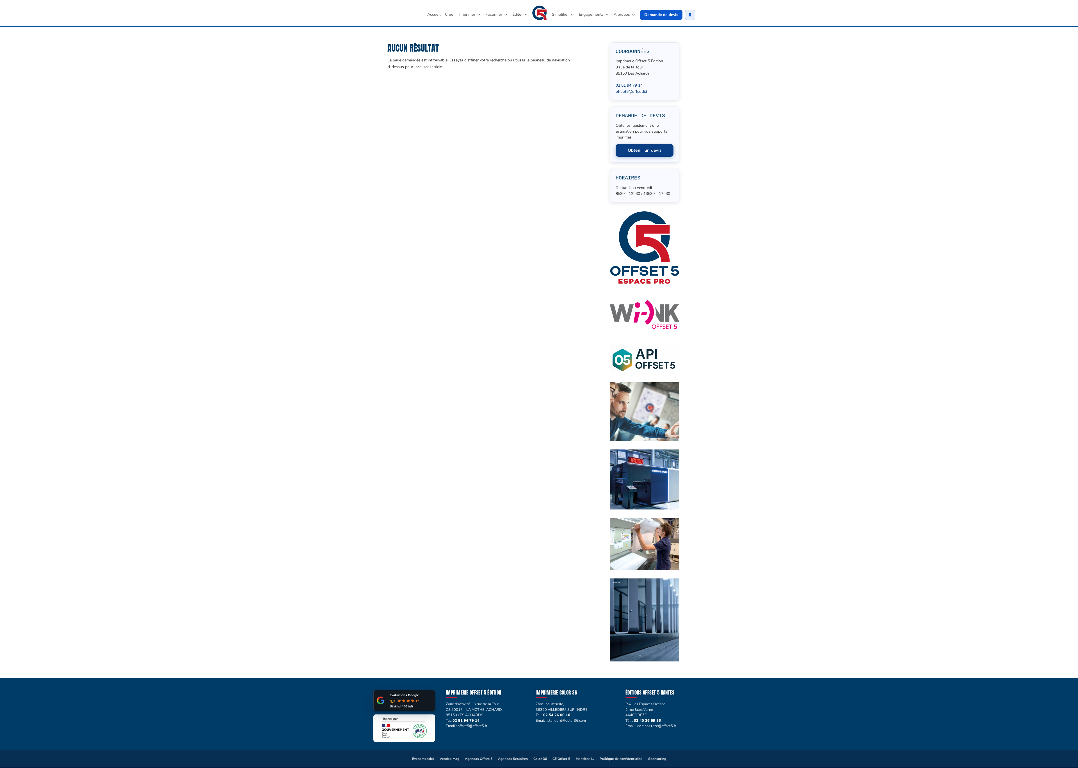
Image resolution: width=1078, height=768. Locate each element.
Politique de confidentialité (621, 759)
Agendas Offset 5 (478, 759)
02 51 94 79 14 (629, 85)
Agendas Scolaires (513, 759)
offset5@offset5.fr (632, 91)
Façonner (493, 15)
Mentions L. (585, 759)
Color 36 (540, 759)
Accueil (433, 15)
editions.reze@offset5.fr (656, 725)
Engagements (591, 15)
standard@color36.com (566, 720)
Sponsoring (657, 759)
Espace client (690, 15)
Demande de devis (661, 14)
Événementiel (423, 759)
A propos (622, 15)
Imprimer (467, 15)
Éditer (517, 15)
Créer (450, 15)
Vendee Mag (449, 759)
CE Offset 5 (561, 759)
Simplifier (560, 15)
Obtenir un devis (645, 150)
